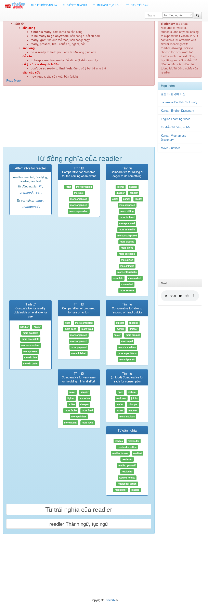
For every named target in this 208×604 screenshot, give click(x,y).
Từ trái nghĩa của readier (78, 509)
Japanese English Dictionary (179, 102)
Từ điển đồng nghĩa (44, 5)
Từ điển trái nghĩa (75, 5)
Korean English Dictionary (177, 110)
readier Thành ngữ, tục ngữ (78, 523)
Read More (13, 80)
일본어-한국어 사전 (173, 94)
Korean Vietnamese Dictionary (173, 137)
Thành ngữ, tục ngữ (106, 5)
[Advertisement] (79, 118)
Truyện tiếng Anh (138, 5)
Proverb (110, 600)
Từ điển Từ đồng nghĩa (175, 127)
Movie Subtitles (170, 148)
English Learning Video (176, 119)
